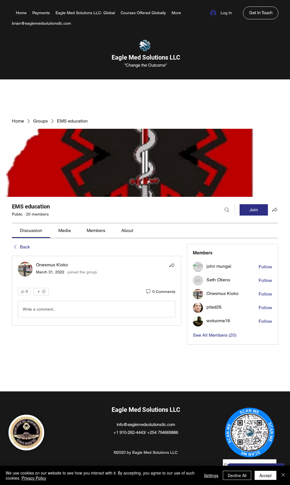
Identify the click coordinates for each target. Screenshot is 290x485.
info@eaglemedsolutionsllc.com (146, 424)
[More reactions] (41, 291)
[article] (96, 291)
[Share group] (274, 209)
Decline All (237, 475)
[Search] (226, 210)
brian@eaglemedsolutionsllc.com (41, 23)
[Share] (172, 265)
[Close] (283, 475)
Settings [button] (211, 475)
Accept (265, 475)
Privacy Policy (34, 478)
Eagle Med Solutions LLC (146, 57)
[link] (31, 230)
